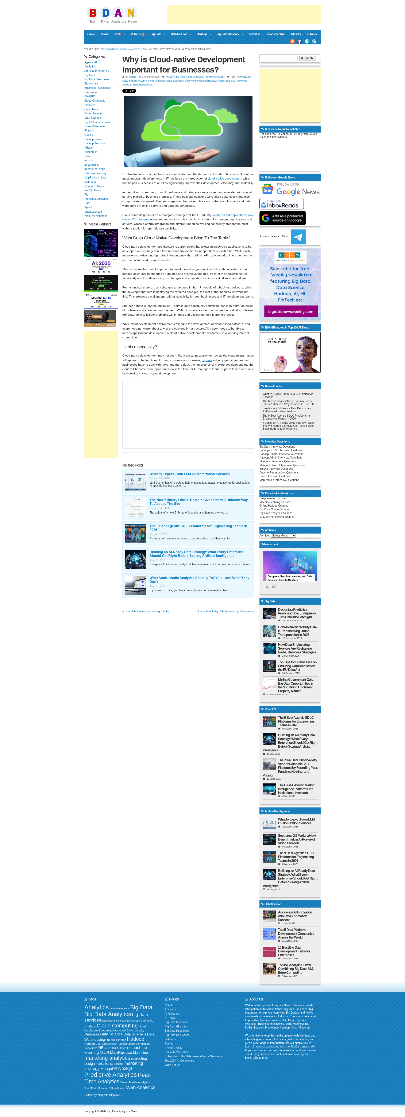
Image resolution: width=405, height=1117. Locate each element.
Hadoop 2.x (92, 1043)
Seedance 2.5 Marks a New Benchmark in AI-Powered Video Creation (288, 410)
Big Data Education (176, 1022)
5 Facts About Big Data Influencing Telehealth (224, 611)
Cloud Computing (195, 76)
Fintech (88, 130)
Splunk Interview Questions (276, 468)
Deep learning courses (273, 498)
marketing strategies (110, 1063)
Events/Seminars (94, 126)
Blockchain (91, 83)
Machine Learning (95, 173)
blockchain (107, 1020)
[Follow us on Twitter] (307, 41)
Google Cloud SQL (226, 80)
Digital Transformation (97, 122)
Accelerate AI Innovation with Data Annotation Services (295, 916)
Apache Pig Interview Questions (279, 472)
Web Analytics (140, 1087)
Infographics (91, 164)
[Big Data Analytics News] (116, 22)
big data (207, 360)
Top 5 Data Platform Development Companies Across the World (296, 933)
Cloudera (89, 105)
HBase (88, 147)
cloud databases (175, 80)
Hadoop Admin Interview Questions (280, 457)
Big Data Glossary (226, 34)
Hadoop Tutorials (94, 143)
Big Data (154, 34)
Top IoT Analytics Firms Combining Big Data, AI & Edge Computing (295, 968)
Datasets (295, 34)
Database (210, 80)
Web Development (95, 216)
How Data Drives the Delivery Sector (147, 611)
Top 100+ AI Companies (179, 1060)
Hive (87, 156)
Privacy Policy (173, 1047)
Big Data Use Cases (96, 79)
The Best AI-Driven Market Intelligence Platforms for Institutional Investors (296, 789)
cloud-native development (225, 178)
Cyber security (135, 1030)
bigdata (132, 76)
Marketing (90, 181)
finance (110, 1039)
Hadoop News (92, 139)
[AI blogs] (290, 372)
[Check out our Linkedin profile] (314, 41)
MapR (104, 1052)
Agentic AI (90, 62)
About (104, 34)
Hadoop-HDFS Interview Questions (280, 450)
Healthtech (90, 151)
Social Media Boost (177, 1052)
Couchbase (91, 109)
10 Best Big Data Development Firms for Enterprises (294, 951)
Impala (88, 160)
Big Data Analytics (137, 80)
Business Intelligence (97, 87)
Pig (86, 194)
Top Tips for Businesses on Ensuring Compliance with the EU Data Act (297, 666)
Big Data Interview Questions (277, 446)
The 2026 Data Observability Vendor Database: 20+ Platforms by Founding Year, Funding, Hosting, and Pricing (290, 767)
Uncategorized (93, 211)
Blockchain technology (127, 1020)
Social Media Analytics (135, 1082)
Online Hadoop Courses (273, 505)
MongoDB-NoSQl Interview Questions (282, 465)
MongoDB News (94, 186)
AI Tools (311, 34)
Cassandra (90, 92)
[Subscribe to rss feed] (292, 41)
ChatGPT (90, 96)
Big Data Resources (177, 1030)
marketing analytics (107, 1058)
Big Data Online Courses (274, 509)
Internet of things (94, 169)
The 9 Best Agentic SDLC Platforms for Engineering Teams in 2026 (287, 417)
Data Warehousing (194, 80)
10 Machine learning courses (276, 516)
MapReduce (121, 1052)
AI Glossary (172, 1013)
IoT (129, 1048)
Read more (261, 1057)
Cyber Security (93, 113)
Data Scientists (135, 1034)
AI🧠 (116, 34)
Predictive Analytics (215, 76)
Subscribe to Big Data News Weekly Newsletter (194, 1056)
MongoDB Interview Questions (278, 461)
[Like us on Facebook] (299, 41)
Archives (264, 535)
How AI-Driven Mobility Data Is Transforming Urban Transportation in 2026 (297, 631)
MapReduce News (95, 177)
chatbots (90, 1026)
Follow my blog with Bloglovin (102, 1095)
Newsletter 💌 (275, 34)
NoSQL (125, 1068)
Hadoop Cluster (109, 1044)
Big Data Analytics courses (276, 513)
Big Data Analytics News (114, 49)
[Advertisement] (244, 14)
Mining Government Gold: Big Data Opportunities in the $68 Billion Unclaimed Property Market (296, 685)
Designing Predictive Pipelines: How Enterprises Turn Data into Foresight (297, 613)
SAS (87, 203)
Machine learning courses (275, 502)
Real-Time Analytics (117, 1078)
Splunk (88, 207)
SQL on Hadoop (117, 1088)
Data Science (177, 34)
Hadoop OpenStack (128, 1043)
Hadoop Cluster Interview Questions (281, 454)
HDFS (115, 1048)
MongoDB (108, 1069)
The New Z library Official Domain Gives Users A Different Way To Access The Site (289, 403)
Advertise (254, 34)
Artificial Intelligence (96, 70)
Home (91, 34)
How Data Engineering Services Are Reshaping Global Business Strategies (297, 648)
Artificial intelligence (119, 1008)
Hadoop (200, 34)
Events (169, 1043)
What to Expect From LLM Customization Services (190, 474)
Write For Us (172, 1064)
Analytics (135, 49)
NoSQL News (92, 190)
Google (88, 134)
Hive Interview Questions (274, 476)
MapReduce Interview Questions (279, 480)
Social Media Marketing (96, 1088)
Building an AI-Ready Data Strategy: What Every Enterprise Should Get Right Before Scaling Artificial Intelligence (197, 554)
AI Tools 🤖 (137, 34)
